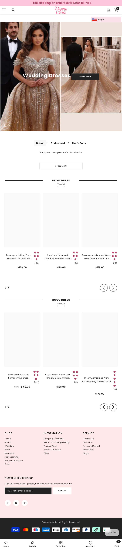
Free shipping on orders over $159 (56, 3)
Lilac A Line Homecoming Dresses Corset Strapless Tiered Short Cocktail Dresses (97, 380)
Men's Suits (79, 143)
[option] (61, 3)
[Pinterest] (25, 503)
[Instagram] (16, 503)
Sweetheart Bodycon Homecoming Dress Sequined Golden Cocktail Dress (18, 376)
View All (61, 184)
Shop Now (85, 76)
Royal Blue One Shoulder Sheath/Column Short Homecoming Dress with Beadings (57, 376)
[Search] (13, 10)
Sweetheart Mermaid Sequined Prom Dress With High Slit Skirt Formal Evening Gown (57, 257)
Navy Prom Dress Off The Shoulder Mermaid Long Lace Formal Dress (18, 257)
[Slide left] (104, 288)
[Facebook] (8, 503)
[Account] (108, 10)
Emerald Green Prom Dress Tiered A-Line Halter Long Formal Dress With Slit (97, 257)
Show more (60, 166)
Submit (62, 490)
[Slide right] (113, 288)
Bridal (39, 143)
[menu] (4, 10)
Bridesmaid (58, 143)
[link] (32, 544)
